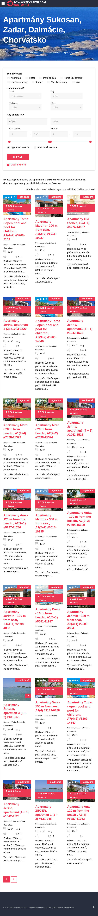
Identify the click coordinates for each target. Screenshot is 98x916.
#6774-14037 (78, 223)
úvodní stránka (9, 53)
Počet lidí (54, 128)
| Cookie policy (51, 907)
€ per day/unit (15, 128)
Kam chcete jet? (15, 88)
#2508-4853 (14, 620)
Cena (43, 189)
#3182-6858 (47, 706)
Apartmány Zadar (71, 53)
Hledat (17, 157)
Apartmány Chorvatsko (29, 53)
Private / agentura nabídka (61, 189)
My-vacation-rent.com (30, 3)
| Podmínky (32, 907)
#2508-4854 (78, 620)
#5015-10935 (46, 523)
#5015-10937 (46, 229)
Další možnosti (18, 164)
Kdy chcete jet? (15, 114)
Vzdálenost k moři (86, 189)
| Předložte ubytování (65, 907)
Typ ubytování (14, 73)
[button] (25, 96)
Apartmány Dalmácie (51, 53)
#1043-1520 (15, 324)
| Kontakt (40, 907)
